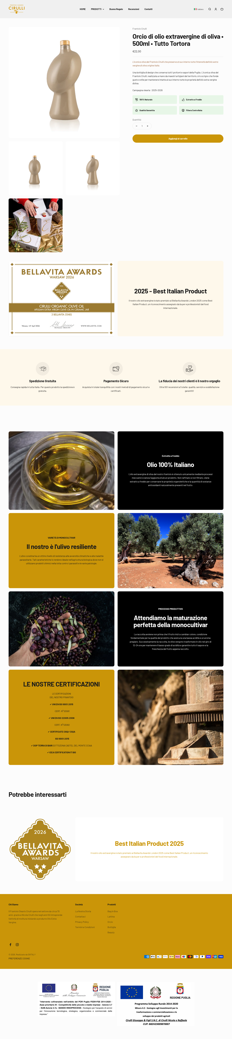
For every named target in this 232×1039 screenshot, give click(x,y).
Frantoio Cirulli (140, 28)
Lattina (111, 916)
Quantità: (137, 119)
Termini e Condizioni (85, 927)
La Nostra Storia (83, 911)
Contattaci (80, 916)
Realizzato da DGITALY (26, 954)
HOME (83, 9)
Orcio (110, 922)
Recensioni (133, 9)
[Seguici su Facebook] (10, 944)
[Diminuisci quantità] (136, 126)
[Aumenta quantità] (147, 126)
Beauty (111, 932)
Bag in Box (113, 911)
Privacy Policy (82, 922)
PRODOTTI (96, 9)
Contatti (148, 9)
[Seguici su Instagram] (17, 944)
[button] (199, 9)
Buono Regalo (116, 9)
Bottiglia (112, 927)
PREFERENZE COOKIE (19, 958)
